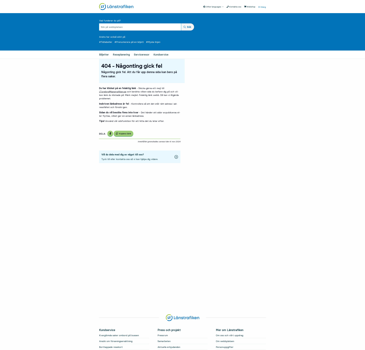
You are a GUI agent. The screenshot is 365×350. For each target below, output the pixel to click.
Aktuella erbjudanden (169, 347)
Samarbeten (164, 341)
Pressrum (163, 335)
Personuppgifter (224, 347)
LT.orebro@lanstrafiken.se (112, 91)
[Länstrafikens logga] (116, 6)
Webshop (250, 6)
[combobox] (140, 27)
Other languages (213, 6)
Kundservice (160, 54)
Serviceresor (141, 54)
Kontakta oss (235, 6)
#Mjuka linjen (153, 42)
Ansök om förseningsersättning (115, 341)
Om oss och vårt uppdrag (229, 335)
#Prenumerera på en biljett (129, 42)
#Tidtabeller (105, 42)
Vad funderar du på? (110, 20)
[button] (139, 157)
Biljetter (104, 54)
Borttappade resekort (111, 347)
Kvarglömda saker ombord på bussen (119, 335)
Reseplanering (121, 54)
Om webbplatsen (225, 341)
